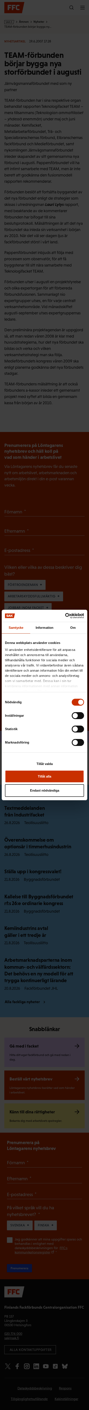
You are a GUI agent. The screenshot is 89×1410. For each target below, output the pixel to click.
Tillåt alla (44, 776)
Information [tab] (44, 627)
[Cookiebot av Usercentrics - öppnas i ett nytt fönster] (65, 616)
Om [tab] (73, 627)
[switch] (78, 715)
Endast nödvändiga (44, 790)
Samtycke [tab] (16, 627)
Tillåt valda (45, 764)
